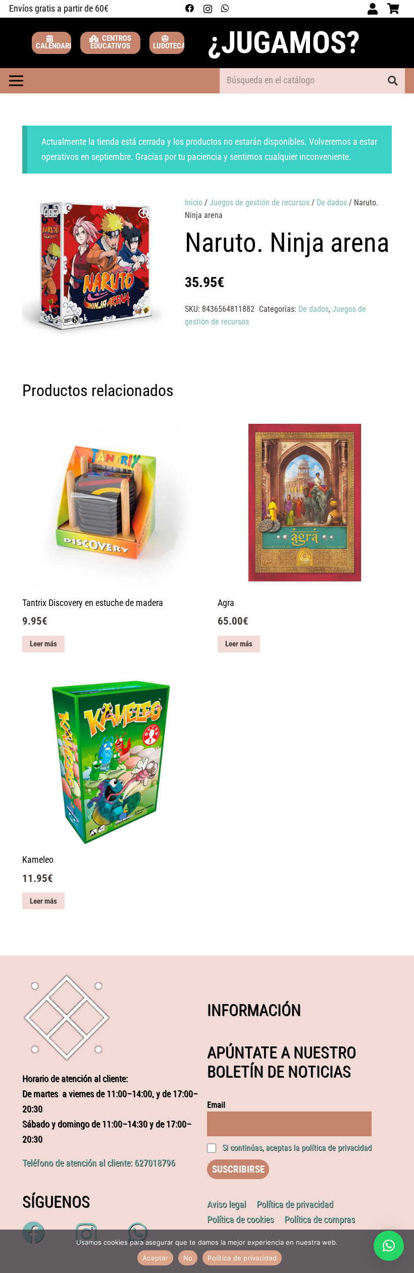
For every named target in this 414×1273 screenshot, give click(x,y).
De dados (332, 202)
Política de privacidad (242, 1258)
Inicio (193, 202)
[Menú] (16, 80)
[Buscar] (393, 81)
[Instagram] (207, 9)
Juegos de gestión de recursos (259, 202)
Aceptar (155, 1258)
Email (216, 1105)
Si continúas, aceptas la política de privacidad (297, 1147)
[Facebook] (189, 8)
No (188, 1258)
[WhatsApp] (225, 8)
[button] (145, 214)
